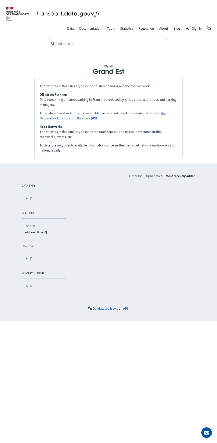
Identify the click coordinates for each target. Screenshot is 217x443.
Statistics (126, 28)
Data (70, 28)
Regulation (146, 28)
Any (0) (30, 226)
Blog (177, 28)
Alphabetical (154, 176)
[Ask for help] (206, 432)
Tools (111, 28)
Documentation (90, 28)
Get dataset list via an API (110, 308)
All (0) (29, 198)
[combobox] (108, 43)
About (163, 28)
